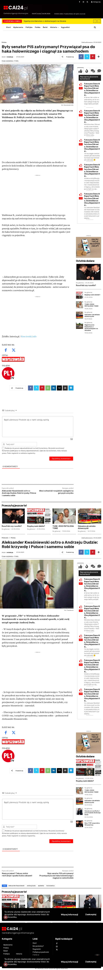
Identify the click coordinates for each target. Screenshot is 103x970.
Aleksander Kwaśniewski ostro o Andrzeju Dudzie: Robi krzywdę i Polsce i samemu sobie (19, 493)
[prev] (94, 21)
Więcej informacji (69, 962)
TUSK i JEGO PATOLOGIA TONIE (91, 305)
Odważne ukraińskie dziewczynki (92, 315)
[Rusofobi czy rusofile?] (88, 272)
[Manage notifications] (6, 965)
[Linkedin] (53, 387)
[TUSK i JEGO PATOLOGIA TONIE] (79, 304)
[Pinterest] (92, 56)
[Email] (59, 387)
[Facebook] (79, 2)
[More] (98, 56)
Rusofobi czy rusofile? (86, 285)
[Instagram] (83, 2)
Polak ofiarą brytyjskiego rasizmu (38, 21)
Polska (4, 42)
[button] (95, 27)
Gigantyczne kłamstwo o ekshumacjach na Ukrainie (91, 327)
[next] (98, 21)
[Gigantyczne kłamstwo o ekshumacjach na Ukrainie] (79, 325)
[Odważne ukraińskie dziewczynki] (79, 315)
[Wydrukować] (65, 387)
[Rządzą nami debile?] (79, 295)
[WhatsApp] (47, 387)
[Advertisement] (37, 143)
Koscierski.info (28, 336)
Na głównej (80, 283)
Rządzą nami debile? (92, 295)
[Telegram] (70, 387)
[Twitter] (87, 2)
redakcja (10, 57)
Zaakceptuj (90, 961)
